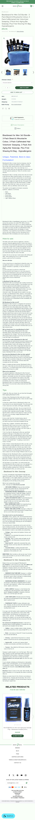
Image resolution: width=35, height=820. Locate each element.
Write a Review (20, 31)
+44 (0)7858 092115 (19, 2)
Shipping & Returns (17, 756)
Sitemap (17, 802)
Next (33, 72)
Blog (17, 750)
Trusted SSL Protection (19, 119)
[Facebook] (3, 108)
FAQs (17, 753)
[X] (6, 108)
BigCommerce (19, 801)
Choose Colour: (7, 79)
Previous (1, 72)
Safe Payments (19, 117)
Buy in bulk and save (16, 104)
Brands (17, 747)
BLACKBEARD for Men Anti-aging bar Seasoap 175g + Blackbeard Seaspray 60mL (17, 728)
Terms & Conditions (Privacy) (17, 759)
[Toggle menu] (5, 6)
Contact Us (17, 762)
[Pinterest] (9, 108)
